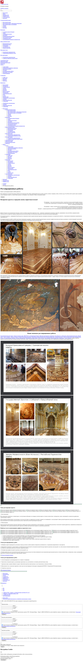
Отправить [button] (4, 614)
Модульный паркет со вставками (10, 24)
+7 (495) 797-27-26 (4, 4)
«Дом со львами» (6, 337)
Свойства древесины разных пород (10, 58)
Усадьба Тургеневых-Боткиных (24, 337)
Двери (4, 33)
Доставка (5, 70)
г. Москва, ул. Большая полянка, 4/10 (10, 593)
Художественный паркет (5, 20)
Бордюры (5, 27)
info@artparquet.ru (6, 595)
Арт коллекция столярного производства (11, 39)
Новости (5, 79)
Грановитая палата (59, 337)
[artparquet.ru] (3, 583)
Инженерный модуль (7, 43)
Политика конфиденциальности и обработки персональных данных (17, 598)
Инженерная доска (7, 44)
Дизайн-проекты (6, 87)
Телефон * (15, 607)
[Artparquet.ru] (2, 3)
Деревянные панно (7, 38)
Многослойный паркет (5, 41)
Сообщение (15, 610)
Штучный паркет (4, 55)
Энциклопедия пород (7, 93)
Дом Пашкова (47, 338)
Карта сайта (5, 597)
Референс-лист (6, 16)
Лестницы (5, 35)
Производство (6, 14)
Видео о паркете (6, 91)
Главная (4, 183)
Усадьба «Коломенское (20, 338)
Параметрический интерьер (8, 36)
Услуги (1, 64)
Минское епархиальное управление (47, 335)
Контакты (5, 18)
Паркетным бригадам (7, 100)
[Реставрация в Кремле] (5, 570)
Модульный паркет (7, 22)
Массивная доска (4, 50)
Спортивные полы (4, 60)
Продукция (5, 12)
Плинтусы (2, 63)
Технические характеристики (9, 52)
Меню (4, 13)
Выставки (5, 78)
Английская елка (6, 46)
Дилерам (5, 99)
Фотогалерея (5, 84)
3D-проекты (5, 85)
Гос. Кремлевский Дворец (33, 335)
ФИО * (14, 605)
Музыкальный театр (50, 337)
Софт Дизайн (5, 66)
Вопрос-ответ (6, 96)
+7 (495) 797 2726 (6, 594)
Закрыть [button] (2, 646)
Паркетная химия (4, 61)
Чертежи (5, 89)
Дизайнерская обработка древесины (10, 67)
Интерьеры (2, 29)
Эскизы (4, 88)
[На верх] (0, 602)
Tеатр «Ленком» (68, 338)
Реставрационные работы (8, 71)
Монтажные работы (7, 69)
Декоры (4, 25)
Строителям (5, 101)
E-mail (14, 608)
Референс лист (6, 181)
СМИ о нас (5, 77)
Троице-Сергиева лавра (18, 335)
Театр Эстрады (41, 338)
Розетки (4, 26)
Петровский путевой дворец (31, 338)
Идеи (4, 94)
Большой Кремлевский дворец (6, 335)
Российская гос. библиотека (60, 335)
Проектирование (6, 73)
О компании (3, 75)
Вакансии (5, 80)
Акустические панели (7, 37)
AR (3, 590)
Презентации (5, 92)
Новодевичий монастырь (72, 335)
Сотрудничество (6, 17)
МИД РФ (26, 335)
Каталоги (5, 90)
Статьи (4, 95)
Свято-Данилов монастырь (68, 337)
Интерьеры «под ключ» (8, 72)
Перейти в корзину (4, 8)
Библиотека (2, 82)
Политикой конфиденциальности (8, 626)
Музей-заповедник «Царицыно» (57, 338)
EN (3, 589)
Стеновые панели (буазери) (8, 31)
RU (3, 588)
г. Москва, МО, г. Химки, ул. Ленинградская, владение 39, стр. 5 (16, 592)
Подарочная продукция (5, 62)
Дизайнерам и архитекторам (9, 97)
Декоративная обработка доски (9, 53)
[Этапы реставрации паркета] (6, 555)
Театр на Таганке (14, 337)
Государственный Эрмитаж (9, 338)
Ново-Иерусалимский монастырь (39, 337)
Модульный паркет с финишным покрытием (12, 23)
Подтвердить (3, 659)
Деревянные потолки (7, 34)
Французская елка (6, 48)
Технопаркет (5, 45)
